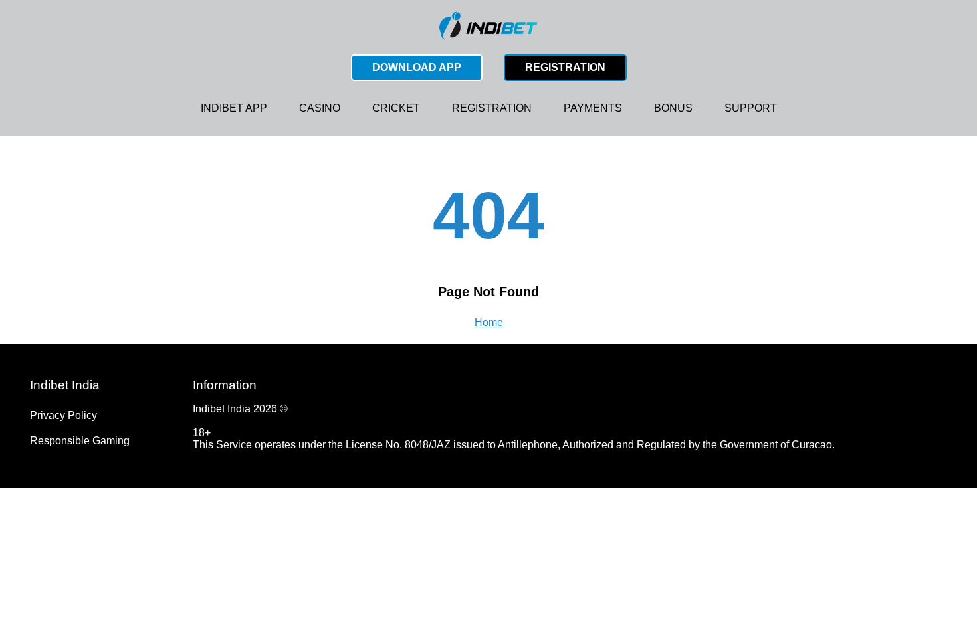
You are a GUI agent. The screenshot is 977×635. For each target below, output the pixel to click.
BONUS (673, 108)
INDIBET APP (234, 108)
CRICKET (396, 108)
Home (489, 322)
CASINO (319, 108)
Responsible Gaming (80, 440)
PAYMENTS (593, 108)
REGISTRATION (492, 108)
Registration (565, 67)
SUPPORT (750, 108)
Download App (416, 67)
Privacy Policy (63, 415)
